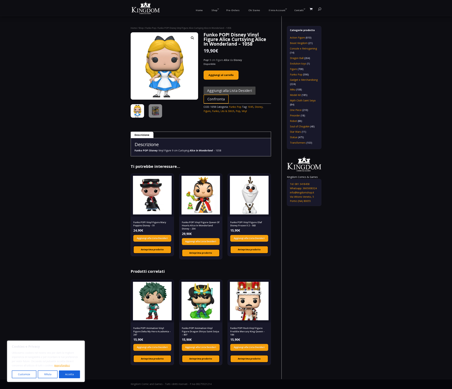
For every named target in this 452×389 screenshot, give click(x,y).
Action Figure (297, 37)
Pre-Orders (233, 10)
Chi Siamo (254, 10)
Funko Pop (150, 28)
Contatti (299, 10)
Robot (293, 121)
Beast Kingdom (299, 43)
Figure (207, 111)
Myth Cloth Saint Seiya (303, 100)
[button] (192, 38)
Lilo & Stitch (227, 111)
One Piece (296, 110)
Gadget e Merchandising (304, 79)
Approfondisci (62, 365)
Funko (215, 111)
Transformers (298, 142)
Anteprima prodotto (152, 249)
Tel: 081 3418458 (300, 184)
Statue (293, 137)
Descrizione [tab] (142, 135)
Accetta (69, 374)
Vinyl (244, 111)
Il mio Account (277, 10)
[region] (46, 361)
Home (199, 10)
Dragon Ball (297, 58)
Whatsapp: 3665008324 (303, 188)
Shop (214, 10)
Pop (238, 111)
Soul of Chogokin (300, 126)
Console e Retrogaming (303, 48)
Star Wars (295, 131)
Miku (292, 89)
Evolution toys (298, 63)
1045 (250, 106)
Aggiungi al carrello (221, 75)
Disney (259, 106)
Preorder (295, 115)
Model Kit (295, 95)
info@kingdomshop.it (302, 192)
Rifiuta (47, 374)
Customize (24, 374)
